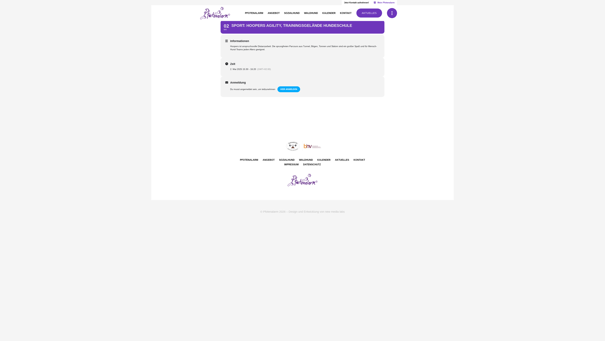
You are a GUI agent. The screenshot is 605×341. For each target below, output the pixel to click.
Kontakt (359, 160)
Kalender (324, 160)
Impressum (291, 164)
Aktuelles (369, 13)
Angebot (269, 160)
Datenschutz (312, 164)
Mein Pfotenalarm (386, 2)
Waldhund (306, 160)
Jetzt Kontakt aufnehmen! (356, 2)
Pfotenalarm (249, 160)
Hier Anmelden (288, 89)
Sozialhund (287, 160)
